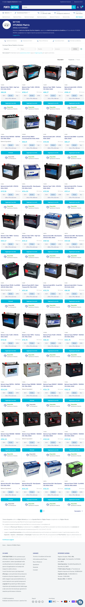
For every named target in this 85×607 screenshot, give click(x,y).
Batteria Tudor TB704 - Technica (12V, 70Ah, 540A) (31, 335)
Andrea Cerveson (13, 600)
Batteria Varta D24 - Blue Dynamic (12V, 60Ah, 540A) (31, 187)
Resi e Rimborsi (37, 562)
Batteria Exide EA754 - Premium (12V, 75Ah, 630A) (73, 187)
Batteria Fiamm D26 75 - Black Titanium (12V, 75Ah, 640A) (30, 286)
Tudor (2, 85)
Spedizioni (36, 564)
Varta (23, 184)
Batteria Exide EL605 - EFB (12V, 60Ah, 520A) (9, 187)
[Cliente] (78, 7)
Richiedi (10, 152)
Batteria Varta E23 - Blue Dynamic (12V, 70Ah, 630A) (31, 484)
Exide (66, 85)
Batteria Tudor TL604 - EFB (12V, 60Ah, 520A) (52, 187)
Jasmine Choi (23, 600)
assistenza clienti (25, 53)
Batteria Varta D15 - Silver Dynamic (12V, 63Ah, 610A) (10, 484)
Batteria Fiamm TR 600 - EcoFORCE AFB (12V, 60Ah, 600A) (74, 484)
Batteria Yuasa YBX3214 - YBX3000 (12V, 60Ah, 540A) (74, 385)
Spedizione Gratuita (65, 1)
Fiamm (2, 283)
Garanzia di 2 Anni (27, 40)
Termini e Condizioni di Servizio (42, 556)
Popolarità (71, 59)
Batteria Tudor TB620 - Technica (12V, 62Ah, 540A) (52, 88)
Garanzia (35, 567)
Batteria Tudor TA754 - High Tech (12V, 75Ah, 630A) (31, 236)
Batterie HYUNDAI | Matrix (13, 545)
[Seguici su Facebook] (33, 602)
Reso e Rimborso (43, 40)
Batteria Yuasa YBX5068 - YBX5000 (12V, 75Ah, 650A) (32, 385)
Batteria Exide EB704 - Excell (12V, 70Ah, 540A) (52, 286)
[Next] (83, 23)
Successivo (77, 511)
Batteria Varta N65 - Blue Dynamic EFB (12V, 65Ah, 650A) (52, 236)
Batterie (7, 13)
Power (24, 134)
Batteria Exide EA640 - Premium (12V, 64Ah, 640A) (73, 286)
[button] (80, 602)
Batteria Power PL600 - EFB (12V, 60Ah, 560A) (52, 335)
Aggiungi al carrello (10, 103)
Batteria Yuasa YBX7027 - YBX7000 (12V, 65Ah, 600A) (74, 335)
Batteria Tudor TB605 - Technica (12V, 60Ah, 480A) (10, 236)
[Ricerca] (74, 7)
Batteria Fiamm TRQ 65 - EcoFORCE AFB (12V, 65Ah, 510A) (10, 286)
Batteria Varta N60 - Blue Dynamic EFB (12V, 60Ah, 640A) (74, 236)
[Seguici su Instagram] (36, 602)
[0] (81, 7)
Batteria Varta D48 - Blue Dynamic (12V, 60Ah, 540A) (52, 484)
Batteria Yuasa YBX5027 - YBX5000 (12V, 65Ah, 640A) (53, 385)
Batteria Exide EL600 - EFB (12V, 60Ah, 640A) (73, 88)
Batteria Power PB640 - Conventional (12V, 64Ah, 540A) (30, 137)
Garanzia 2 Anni (78, 1)
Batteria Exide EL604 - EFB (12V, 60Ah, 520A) (52, 137)
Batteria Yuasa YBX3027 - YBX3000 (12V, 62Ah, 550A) (53, 434)
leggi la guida (38, 53)
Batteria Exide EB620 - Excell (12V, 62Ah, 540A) (74, 137)
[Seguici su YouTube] (42, 602)
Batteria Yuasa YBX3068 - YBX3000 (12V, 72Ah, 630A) (10, 434)
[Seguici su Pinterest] (39, 602)
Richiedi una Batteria (75, 40)
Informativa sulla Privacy (40, 559)
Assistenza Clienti (22, 13)
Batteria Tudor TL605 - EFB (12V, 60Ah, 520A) (10, 335)
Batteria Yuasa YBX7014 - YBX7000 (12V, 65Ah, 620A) (10, 385)
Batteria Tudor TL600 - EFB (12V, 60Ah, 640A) (31, 88)
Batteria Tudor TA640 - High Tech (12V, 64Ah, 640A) (10, 88)
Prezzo (78, 59)
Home (4, 545)
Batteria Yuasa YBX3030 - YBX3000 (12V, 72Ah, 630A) (32, 434)
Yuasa (2, 134)
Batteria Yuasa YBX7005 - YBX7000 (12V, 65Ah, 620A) (10, 137)
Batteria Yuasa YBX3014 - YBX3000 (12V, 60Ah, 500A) (74, 434)
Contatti (35, 570)
